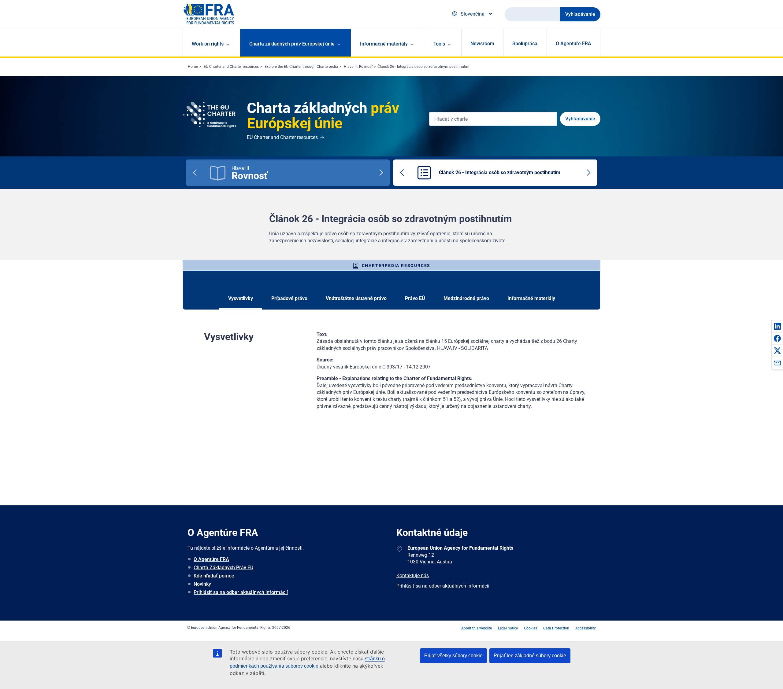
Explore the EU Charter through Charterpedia (301, 66)
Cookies (530, 628)
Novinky (202, 584)
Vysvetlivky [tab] (240, 298)
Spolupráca (524, 43)
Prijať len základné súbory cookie (530, 655)
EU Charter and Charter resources (231, 66)
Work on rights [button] (208, 44)
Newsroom (482, 43)
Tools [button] (439, 44)
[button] (777, 326)
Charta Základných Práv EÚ (223, 567)
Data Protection (556, 628)
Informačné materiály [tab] (531, 298)
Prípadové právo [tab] (289, 298)
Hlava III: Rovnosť (358, 66)
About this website (476, 628)
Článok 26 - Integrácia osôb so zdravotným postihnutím (423, 66)
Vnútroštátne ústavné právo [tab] (356, 298)
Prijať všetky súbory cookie (453, 655)
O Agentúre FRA (211, 559)
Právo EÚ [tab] (415, 298)
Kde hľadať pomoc (214, 576)
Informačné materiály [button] (384, 44)
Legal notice (508, 628)
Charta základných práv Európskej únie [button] (292, 44)
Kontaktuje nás (412, 575)
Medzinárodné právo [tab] (466, 298)
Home (193, 66)
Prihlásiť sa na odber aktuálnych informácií (241, 592)
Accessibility (585, 628)
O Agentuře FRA (573, 43)
